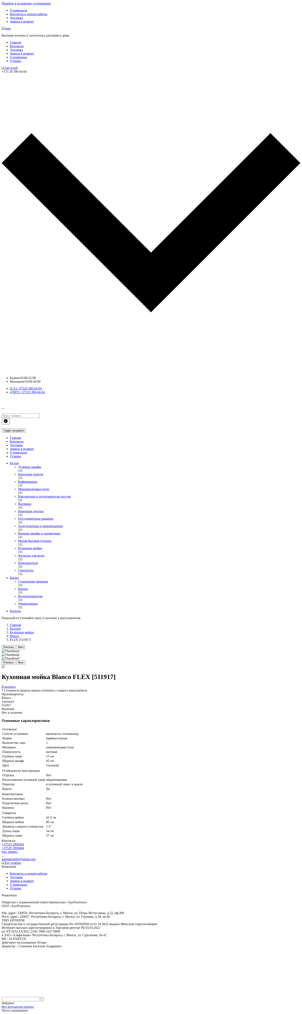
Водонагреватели (30, 596)
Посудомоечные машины (35, 518)
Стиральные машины (33, 581)
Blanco (14, 636)
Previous (8, 647)
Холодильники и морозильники (40, 526)
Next (20, 647)
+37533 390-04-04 (32, 392)
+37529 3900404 (13, 848)
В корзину (9, 686)
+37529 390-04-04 (29, 388)
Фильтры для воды (31, 555)
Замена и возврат (22, 21)
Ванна (14, 577)
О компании (18, 10)
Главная (15, 42)
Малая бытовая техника (34, 541)
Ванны (23, 589)
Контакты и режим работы (28, 14)
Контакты (17, 46)
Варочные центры (31, 511)
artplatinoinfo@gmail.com (19, 859)
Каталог (15, 611)
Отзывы (15, 61)
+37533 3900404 (13, 844)
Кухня (14, 463)
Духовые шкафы (29, 467)
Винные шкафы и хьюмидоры (39, 533)
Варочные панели (30, 474)
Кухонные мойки (30, 548)
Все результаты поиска (17, 1006)
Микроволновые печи (33, 489)
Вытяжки (24, 504)
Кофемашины (27, 481)
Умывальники (28, 603)
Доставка (16, 18)
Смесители (25, 570)
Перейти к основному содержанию (26, 3)
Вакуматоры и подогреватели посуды (44, 496)
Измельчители (28, 563)
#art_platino (10, 851)
